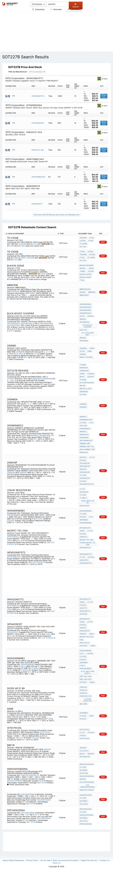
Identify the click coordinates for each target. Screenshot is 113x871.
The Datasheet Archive (10, 3)
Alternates (57, 9)
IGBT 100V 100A (85, 676)
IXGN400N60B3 (13, 515)
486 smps (83, 704)
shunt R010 (84, 506)
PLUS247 (83, 481)
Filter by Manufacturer (17, 72)
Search (76, 7)
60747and (83, 770)
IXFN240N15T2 (13, 537)
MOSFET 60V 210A (86, 637)
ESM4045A (36, 379)
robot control (86, 357)
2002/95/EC (84, 492)
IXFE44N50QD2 (13, 323)
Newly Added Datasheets (13, 860)
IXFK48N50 (84, 341)
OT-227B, (83, 422)
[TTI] (9, 96)
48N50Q (83, 319)
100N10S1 (83, 687)
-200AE (10, 277)
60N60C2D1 (84, 434)
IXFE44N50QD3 (27, 323)
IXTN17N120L (45, 732)
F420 (81, 640)
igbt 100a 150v (85, 679)
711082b (83, 365)
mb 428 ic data (85, 388)
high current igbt (87, 449)
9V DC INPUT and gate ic (87, 672)
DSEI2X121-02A (38, 150)
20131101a (84, 821)
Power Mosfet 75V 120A (87, 544)
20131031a (84, 804)
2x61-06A (83, 425)
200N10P (47, 471)
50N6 (91, 716)
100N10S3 (83, 693)
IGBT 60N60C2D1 (86, 440)
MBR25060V (30, 293)
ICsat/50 (90, 374)
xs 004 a (83, 719)
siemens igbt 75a (87, 446)
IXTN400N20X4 (38, 123)
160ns (21, 354)
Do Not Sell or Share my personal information (59, 860)
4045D (82, 374)
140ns (9, 540)
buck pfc (83, 330)
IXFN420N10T (13, 632)
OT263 (11, 246)
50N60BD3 (19, 715)
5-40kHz (35, 668)
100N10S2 (83, 690)
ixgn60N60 (84, 437)
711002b (83, 379)
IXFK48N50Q (84, 322)
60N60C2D (84, 452)
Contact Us (104, 860)
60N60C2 (35, 435)
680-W (82, 754)
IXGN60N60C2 (85, 428)
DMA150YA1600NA (29, 775)
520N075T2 (84, 560)
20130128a (84, 773)
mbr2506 (91, 292)
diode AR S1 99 (85, 696)
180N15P (47, 749)
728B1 (89, 351)
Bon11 (82, 377)
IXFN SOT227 (84, 643)
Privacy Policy (32, 860)
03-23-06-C (84, 751)
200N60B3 (84, 662)
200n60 (83, 354)
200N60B (20, 352)
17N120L (83, 735)
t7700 (82, 280)
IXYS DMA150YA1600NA (88, 786)
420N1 (91, 634)
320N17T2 (83, 608)
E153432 (83, 460)
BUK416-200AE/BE (86, 265)
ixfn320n (83, 614)
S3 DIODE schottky (87, 700)
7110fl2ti (10, 379)
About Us (56, 863)
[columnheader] (30, 233)
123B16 (92, 646)
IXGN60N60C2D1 (47, 435)
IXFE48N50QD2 (46, 323)
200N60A (46, 402)
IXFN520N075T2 (38, 96)
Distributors (75, 9)
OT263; (23, 258)
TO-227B (83, 475)
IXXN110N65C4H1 (38, 177)
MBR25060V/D (13, 291)
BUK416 (25, 279)
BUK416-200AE (85, 277)
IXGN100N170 (37, 204)
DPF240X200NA (28, 813)
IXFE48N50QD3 (13, 325)
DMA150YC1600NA (87, 790)
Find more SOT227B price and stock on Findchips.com (56, 214)
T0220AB (22, 244)
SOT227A (83, 394)
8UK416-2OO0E (85, 274)
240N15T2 (83, 537)
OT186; (15, 258)
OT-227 (92, 457)
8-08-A (82, 665)
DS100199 (83, 646)
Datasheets (40, 9)
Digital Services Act (89, 860)
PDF (103, 242)
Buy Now (104, 96)
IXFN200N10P (85, 466)
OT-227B (83, 495)
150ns (9, 609)
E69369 (82, 292)
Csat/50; (90, 377)
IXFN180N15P (85, 757)
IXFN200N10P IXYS (87, 484)
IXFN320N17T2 (13, 605)
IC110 (91, 422)
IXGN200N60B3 (27, 664)
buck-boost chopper (88, 326)
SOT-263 (83, 247)
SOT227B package (87, 382)
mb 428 (82, 385)
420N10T (83, 628)
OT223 (34, 244)
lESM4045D (84, 371)
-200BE (32, 277)
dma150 (83, 779)
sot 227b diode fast (87, 334)
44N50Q (90, 316)
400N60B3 (84, 520)
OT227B (82, 241)
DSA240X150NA (28, 794)
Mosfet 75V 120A (86, 540)
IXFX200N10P (85, 463)
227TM (82, 316)
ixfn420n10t (85, 631)
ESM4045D (48, 379)
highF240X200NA (86, 815)
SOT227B (83, 682)
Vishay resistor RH (87, 502)
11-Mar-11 (83, 498)
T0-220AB (83, 244)
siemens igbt (85, 443)
